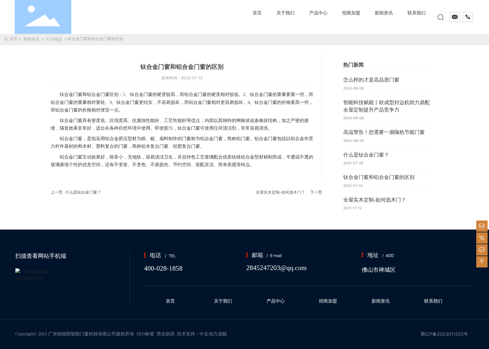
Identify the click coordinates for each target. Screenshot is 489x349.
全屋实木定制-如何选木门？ (280, 192)
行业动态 (54, 39)
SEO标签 (145, 333)
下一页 (316, 192)
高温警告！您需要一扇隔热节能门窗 (384, 132)
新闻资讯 (31, 39)
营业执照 (165, 333)
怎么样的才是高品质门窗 (371, 80)
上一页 (57, 192)
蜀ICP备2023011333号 (444, 334)
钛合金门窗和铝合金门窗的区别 (379, 177)
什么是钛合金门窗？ (83, 192)
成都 (222, 333)
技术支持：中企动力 (197, 333)
